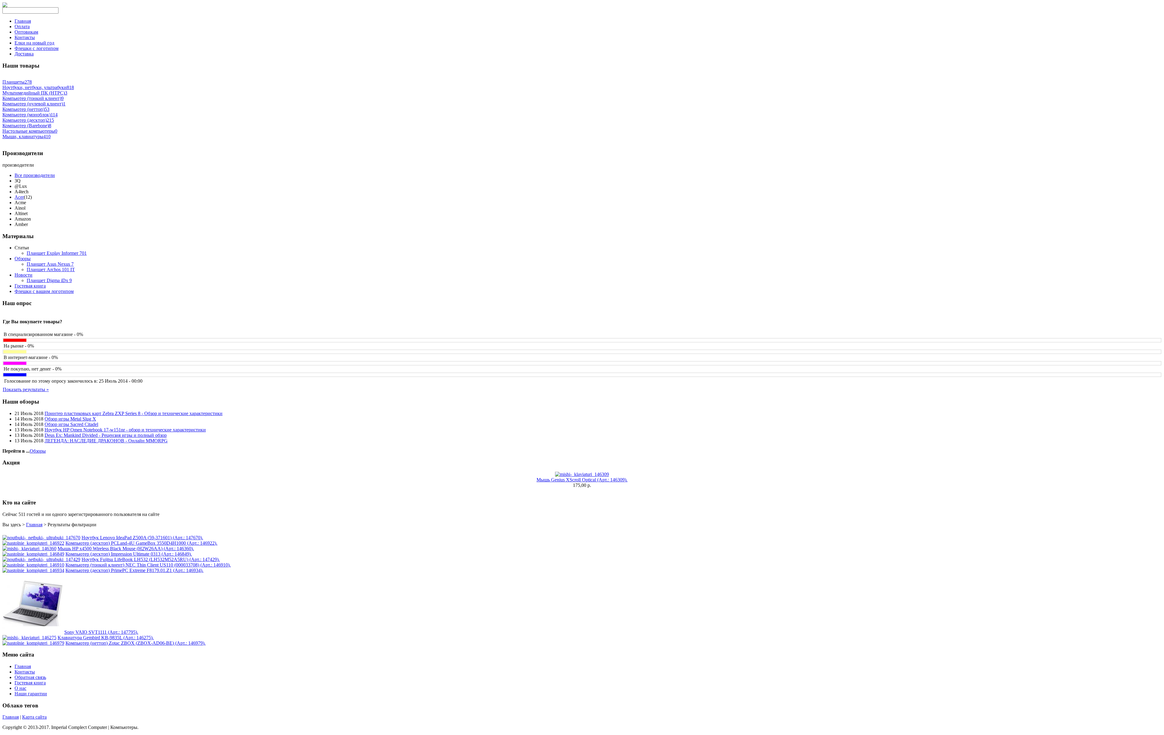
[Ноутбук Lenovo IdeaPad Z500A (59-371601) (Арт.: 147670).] (41, 537)
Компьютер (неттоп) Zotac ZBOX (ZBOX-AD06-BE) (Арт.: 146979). (135, 643)
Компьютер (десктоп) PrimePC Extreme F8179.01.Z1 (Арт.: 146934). (134, 570)
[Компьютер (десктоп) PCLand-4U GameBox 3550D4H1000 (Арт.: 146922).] (33, 543)
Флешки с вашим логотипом (44, 291)
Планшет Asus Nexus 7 (50, 264)
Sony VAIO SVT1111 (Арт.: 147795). (101, 632)
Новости (23, 275)
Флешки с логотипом (37, 48)
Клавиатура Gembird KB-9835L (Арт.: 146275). (106, 637)
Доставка (24, 53)
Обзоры (23, 258)
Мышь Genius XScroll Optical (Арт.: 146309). (582, 479)
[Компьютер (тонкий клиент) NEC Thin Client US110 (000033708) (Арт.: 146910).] (33, 564)
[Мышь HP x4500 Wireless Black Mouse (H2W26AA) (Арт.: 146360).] (29, 548)
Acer (19, 197)
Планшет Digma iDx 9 (49, 280)
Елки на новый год (34, 42)
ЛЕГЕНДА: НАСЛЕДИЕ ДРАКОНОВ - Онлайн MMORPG (106, 440)
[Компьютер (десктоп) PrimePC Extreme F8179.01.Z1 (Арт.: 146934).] (33, 570)
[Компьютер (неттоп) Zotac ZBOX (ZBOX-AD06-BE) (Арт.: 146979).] (33, 643)
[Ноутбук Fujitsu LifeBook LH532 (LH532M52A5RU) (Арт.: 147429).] (41, 559)
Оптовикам (26, 32)
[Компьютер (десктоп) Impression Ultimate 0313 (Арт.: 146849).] (33, 554)
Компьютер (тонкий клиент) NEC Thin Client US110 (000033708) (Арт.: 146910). (148, 564)
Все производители (35, 175)
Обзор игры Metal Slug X (70, 418)
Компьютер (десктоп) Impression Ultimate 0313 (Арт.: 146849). (128, 554)
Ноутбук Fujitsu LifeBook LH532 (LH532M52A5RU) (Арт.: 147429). (151, 559)
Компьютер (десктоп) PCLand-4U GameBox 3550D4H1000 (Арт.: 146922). (141, 543)
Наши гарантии (31, 693)
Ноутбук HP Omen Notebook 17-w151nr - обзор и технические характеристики (125, 429)
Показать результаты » (26, 389)
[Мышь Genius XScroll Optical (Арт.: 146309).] (582, 474)
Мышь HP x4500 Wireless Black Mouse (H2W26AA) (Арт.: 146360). (126, 548)
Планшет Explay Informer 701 (57, 253)
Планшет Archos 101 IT (51, 269)
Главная (23, 21)
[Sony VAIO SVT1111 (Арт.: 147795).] (32, 632)
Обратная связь (30, 677)
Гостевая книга (30, 285)
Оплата (22, 26)
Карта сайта (34, 717)
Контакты (25, 37)
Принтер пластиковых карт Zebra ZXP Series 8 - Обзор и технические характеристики (133, 413)
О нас (20, 688)
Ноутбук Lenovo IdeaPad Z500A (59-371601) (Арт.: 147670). (142, 537)
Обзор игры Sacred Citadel (71, 424)
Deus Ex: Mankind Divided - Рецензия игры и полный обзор (106, 435)
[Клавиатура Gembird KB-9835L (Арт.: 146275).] (29, 637)
